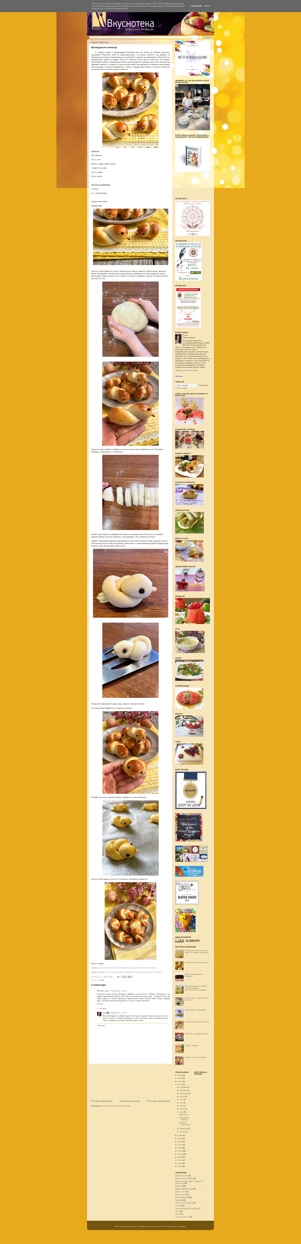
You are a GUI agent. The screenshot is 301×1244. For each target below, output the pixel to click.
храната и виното (182, 1217)
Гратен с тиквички (191, 1045)
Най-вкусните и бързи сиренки (196, 962)
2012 (180, 1160)
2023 (180, 1078)
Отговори (103, 1008)
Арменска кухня (181, 1176)
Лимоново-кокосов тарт (185, 1124)
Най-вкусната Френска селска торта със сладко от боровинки (197, 951)
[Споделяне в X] (127, 977)
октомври (183, 1090)
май (181, 1106)
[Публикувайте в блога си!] (124, 977)
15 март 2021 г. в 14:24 (118, 1013)
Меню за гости (180, 1194)
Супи (177, 1211)
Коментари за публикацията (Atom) (116, 1106)
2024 (180, 1075)
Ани (104, 1013)
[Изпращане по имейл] (122, 977)
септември (184, 1093)
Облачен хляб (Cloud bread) (195, 1057)
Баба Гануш (183, 1115)
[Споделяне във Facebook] (129, 977)
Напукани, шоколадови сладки (196, 1034)
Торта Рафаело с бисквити (195, 1010)
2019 (180, 1139)
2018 (180, 1142)
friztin (164, 1226)
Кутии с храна (180, 1192)
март (182, 1112)
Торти (177, 1214)
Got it (207, 6)
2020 (180, 1135)
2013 (180, 1157)
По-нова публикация (102, 1101)
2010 (180, 1166)
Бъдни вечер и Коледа (184, 1178)
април (182, 1109)
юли (181, 1099)
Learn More (196, 6)
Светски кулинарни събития (186, 1208)
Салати (178, 1206)
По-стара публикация (158, 1101)
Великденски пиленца (184, 1119)
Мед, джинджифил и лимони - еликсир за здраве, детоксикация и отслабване (196, 988)
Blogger (183, 1226)
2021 (180, 1084)
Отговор (100, 1004)
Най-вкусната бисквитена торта (197, 1022)
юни (181, 1103)
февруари (184, 1129)
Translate (183, 388)
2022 (180, 1081)
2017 (180, 1145)
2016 (180, 1148)
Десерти (178, 1186)
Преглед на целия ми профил (186, 370)
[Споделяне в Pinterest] (131, 977)
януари (183, 1132)
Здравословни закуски (183, 1189)
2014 (180, 1154)
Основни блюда (181, 1197)
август (182, 1096)
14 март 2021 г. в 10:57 (118, 991)
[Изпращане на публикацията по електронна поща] (118, 977)
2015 (180, 1151)
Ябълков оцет (103, 991)
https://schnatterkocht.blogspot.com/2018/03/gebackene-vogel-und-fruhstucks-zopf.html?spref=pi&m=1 (128, 967)
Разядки (101, 980)
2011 (180, 1163)
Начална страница (130, 1101)
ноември (183, 1087)
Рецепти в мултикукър (183, 1203)
